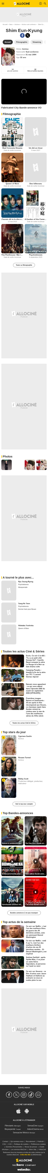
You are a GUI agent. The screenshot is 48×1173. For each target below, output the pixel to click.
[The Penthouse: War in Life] (12, 238)
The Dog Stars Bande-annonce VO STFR (36, 843)
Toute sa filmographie (24, 265)
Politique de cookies (21, 1144)
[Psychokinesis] (36, 238)
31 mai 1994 (31, 55)
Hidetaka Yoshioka (25, 626)
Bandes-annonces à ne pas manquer (24, 913)
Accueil (5, 24)
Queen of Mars (12, 184)
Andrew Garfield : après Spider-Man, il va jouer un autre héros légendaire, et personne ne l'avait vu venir (35, 961)
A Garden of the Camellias (36, 219)
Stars (11, 24)
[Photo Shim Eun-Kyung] (6, 465)
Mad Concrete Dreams (12, 148)
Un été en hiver (36, 148)
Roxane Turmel (24, 758)
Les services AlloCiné (19, 1149)
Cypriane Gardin (25, 736)
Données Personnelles (14, 1147)
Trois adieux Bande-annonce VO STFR (36, 874)
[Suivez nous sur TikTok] (31, 1095)
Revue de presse (31, 1147)
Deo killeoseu (35, 184)
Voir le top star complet (24, 804)
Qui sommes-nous (17, 1141)
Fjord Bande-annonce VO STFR (12, 904)
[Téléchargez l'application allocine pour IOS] (20, 1111)
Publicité (40, 1141)
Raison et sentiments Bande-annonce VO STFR (12, 843)
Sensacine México (21, 1132)
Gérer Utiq (32, 1149)
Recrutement (30, 1141)
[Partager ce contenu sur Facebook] (22, 35)
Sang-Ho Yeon (24, 604)
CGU (4, 1144)
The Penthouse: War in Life (12, 255)
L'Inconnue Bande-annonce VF (36, 904)
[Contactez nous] (38, 1095)
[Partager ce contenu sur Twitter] (27, 35)
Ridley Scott (23, 779)
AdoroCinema (33, 1129)
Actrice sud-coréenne (29, 24)
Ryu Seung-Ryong (25, 582)
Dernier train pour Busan (27, 609)
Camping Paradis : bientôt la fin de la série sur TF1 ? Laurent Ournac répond (35, 673)
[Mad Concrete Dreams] (12, 131)
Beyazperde (10, 1129)
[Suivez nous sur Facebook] (9, 1095)
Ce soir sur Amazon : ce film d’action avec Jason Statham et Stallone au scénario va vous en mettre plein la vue (36, 975)
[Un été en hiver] (36, 131)
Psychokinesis (35, 255)
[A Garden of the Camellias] (36, 203)
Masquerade (22, 587)
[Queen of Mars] (12, 167)
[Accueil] (22, 3)
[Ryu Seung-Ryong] (8, 591)
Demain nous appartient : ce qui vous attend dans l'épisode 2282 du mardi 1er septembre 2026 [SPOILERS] (36, 688)
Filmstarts (9, 1125)
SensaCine (32, 1125)
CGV (10, 1144)
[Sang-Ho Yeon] (8, 613)
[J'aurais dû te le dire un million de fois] (12, 203)
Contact (5, 1141)
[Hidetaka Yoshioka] (8, 635)
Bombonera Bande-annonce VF (12, 874)
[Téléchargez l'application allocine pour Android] (28, 1111)
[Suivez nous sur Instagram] (24, 1095)
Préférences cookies (38, 1144)
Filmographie (12, 114)
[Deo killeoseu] (36, 167)
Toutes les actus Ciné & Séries (24, 723)
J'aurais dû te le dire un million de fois (12, 219)
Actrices (17, 24)
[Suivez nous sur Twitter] (16, 1095)
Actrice (25, 49)
